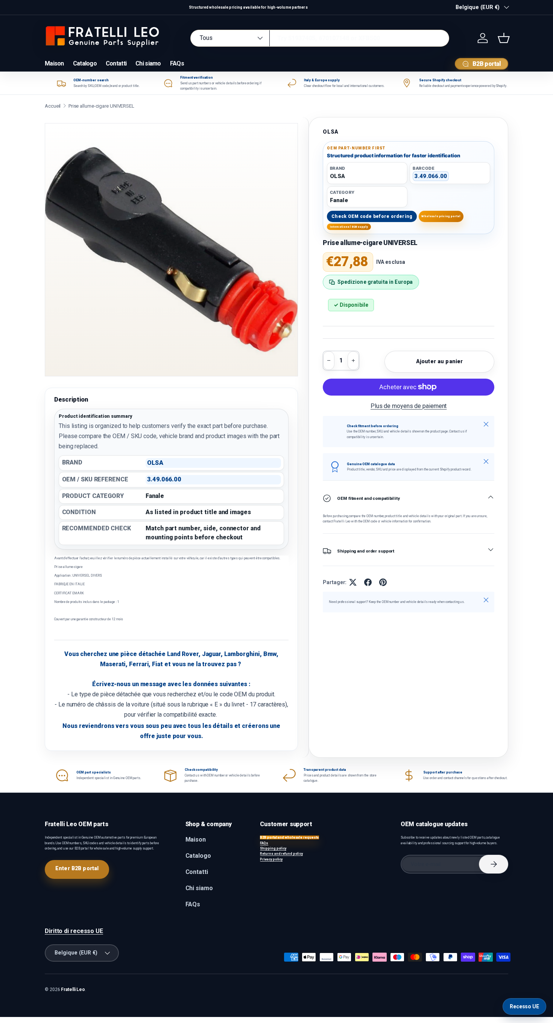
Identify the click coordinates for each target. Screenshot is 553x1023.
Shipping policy (273, 848)
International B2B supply (349, 226)
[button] (503, 38)
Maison (54, 63)
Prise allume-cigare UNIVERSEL (101, 106)
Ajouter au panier (439, 361)
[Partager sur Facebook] (367, 582)
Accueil (53, 106)
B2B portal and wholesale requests (289, 837)
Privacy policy (271, 859)
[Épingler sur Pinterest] (382, 582)
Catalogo (85, 63)
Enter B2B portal (77, 868)
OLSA (331, 132)
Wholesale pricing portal (440, 216)
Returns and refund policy (281, 854)
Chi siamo (148, 63)
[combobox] (320, 38)
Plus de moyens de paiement (409, 406)
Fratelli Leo (73, 989)
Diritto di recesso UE (74, 931)
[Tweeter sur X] (352, 582)
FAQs (177, 63)
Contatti (116, 63)
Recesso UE (524, 1006)
